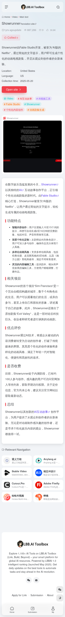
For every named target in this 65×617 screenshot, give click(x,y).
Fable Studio (49, 195)
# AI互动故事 (25, 98)
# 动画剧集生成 (36, 109)
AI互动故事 (41, 412)
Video (15, 16)
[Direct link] (29, 460)
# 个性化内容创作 (13, 109)
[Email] (36, 580)
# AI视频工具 (43, 98)
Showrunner (48, 184)
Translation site (27, 23)
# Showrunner (32, 104)
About (50, 595)
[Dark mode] (59, 597)
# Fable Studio (12, 104)
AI (20, 190)
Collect (12, 37)
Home (7, 16)
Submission (37, 595)
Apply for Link (19, 595)
